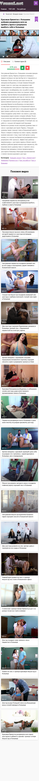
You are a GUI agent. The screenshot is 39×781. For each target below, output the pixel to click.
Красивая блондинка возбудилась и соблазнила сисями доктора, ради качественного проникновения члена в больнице (19, 391)
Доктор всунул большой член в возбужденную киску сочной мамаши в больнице (19, 704)
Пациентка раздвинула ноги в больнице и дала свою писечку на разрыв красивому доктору (19, 421)
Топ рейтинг (21, 9)
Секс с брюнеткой (28, 158)
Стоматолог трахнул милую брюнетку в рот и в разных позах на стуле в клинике (19, 610)
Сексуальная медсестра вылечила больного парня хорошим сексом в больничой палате (17, 515)
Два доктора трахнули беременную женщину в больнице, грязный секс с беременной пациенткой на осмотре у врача (19, 328)
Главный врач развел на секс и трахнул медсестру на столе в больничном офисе (17, 578)
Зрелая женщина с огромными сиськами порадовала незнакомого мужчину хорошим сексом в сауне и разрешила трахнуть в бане (18, 359)
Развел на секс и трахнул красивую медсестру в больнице (19, 672)
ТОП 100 (12, 9)
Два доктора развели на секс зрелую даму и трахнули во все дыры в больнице (18, 547)
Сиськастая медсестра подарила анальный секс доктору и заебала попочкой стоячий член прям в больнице (19, 297)
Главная (4, 9)
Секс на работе (25, 160)
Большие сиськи (15, 158)
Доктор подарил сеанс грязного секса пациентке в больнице (15, 641)
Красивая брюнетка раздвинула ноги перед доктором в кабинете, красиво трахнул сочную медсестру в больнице (19, 736)
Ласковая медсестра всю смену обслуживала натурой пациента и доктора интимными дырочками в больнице (18, 234)
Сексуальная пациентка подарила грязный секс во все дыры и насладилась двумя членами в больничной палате (18, 265)
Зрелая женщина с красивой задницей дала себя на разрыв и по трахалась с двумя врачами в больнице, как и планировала (19, 454)
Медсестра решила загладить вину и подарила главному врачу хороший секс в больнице (19, 484)
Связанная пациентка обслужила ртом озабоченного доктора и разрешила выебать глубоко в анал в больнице (18, 202)
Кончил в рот (13, 160)
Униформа (4, 160)
